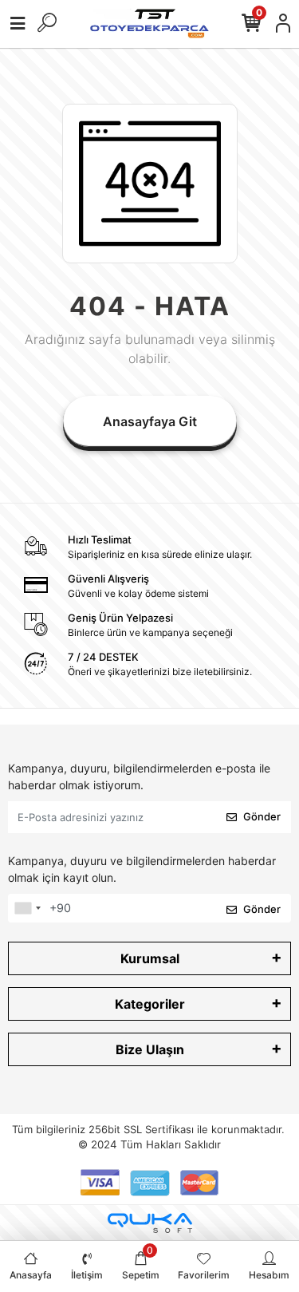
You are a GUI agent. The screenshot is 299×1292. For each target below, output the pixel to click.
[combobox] (27, 908)
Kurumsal (149, 958)
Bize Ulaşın (150, 1049)
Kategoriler (150, 1004)
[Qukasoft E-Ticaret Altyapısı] (150, 1223)
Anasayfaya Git (150, 421)
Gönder (262, 816)
